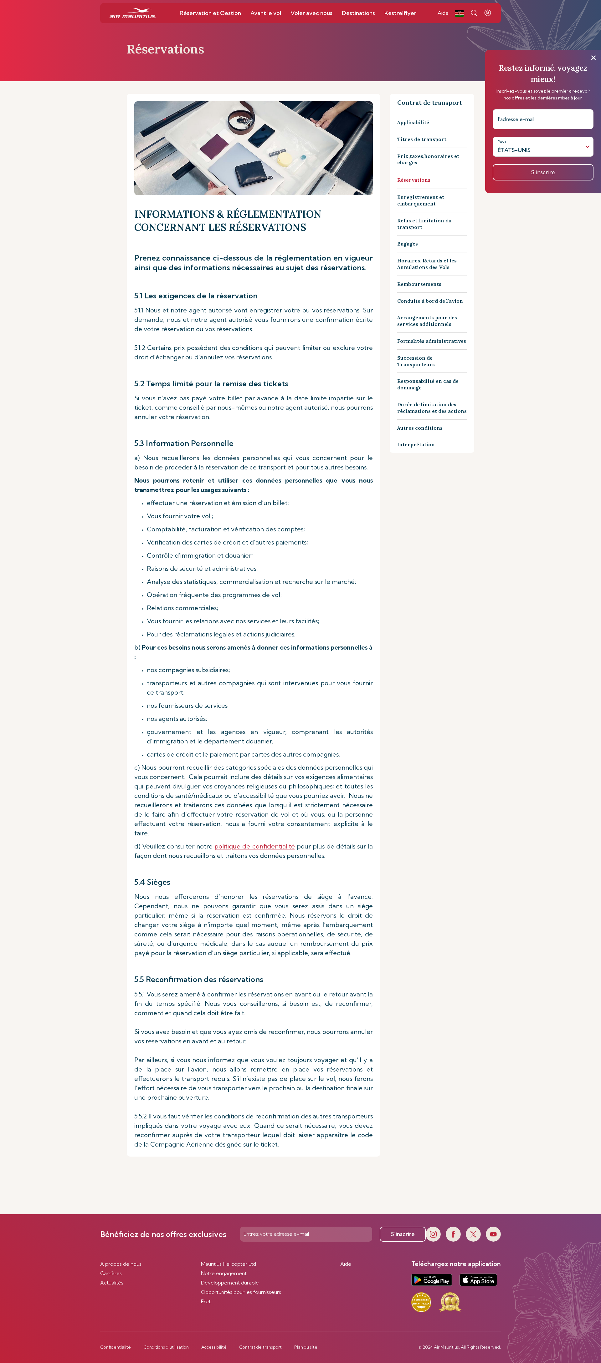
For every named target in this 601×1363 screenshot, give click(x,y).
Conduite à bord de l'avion (430, 301)
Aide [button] (443, 13)
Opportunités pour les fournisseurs (241, 1292)
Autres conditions (420, 428)
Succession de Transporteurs (416, 361)
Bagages (407, 244)
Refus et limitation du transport (424, 223)
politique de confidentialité (254, 846)
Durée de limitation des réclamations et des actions (432, 407)
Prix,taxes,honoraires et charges (428, 159)
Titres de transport (421, 139)
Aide (345, 1264)
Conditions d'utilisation (166, 1347)
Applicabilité (413, 122)
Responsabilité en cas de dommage (428, 384)
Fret (206, 1301)
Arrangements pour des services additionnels (427, 320)
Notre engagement (224, 1273)
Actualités (111, 1282)
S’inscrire (403, 1234)
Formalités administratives (431, 341)
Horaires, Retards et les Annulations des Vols (427, 263)
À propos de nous (120, 1264)
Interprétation (416, 444)
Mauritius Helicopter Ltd (228, 1264)
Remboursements (419, 284)
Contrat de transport (260, 1347)
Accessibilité (214, 1347)
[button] (459, 13)
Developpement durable (230, 1282)
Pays (502, 141)
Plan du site (305, 1347)
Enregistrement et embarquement (420, 200)
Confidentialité (115, 1347)
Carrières (111, 1273)
